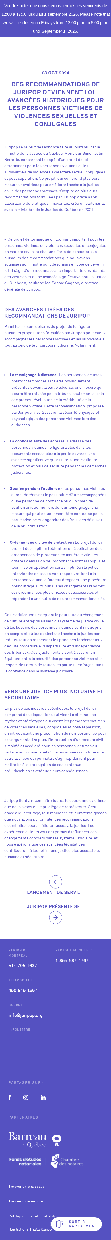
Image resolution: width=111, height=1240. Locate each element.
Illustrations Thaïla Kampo (30, 1229)
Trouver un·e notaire (26, 1201)
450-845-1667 (23, 990)
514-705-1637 (23, 965)
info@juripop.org (26, 1015)
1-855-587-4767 (72, 960)
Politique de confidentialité (32, 1216)
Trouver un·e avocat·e (27, 1187)
